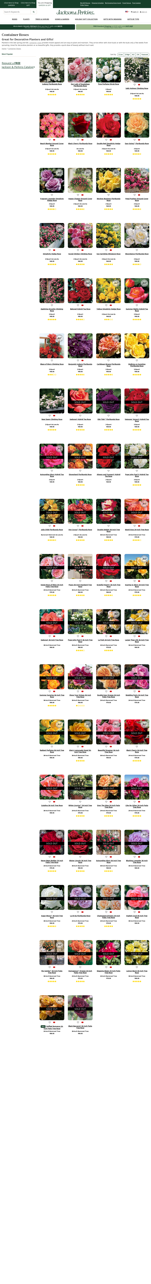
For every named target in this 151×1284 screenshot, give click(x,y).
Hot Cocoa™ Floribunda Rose (80, 530)
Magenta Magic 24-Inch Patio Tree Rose (108, 972)
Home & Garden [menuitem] (62, 19)
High (128, 55)
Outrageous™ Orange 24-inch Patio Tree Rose (80, 972)
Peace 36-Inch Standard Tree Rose (80, 586)
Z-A (138, 55)
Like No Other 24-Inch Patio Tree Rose (137, 806)
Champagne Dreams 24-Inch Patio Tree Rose (108, 917)
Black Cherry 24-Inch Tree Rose (136, 751)
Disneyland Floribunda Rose (80, 474)
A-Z (133, 55)
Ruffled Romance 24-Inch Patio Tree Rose (53, 1027)
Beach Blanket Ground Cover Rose (52, 144)
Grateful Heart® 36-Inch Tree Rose (108, 586)
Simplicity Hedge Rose (52, 254)
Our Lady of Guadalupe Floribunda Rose (80, 85)
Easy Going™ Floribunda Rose (137, 143)
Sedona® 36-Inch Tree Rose (52, 640)
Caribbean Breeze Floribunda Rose (108, 365)
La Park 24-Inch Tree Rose (108, 640)
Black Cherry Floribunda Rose (80, 143)
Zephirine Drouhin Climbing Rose (52, 310)
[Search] (34, 12)
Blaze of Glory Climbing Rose (52, 364)
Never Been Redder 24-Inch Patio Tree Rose (52, 861)
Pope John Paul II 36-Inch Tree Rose (80, 641)
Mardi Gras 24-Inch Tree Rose (137, 530)
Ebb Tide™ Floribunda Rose (109, 419)
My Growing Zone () (113, 3)
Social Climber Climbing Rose (80, 254)
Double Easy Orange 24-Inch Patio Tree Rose (108, 696)
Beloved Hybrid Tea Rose (80, 309)
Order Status (84, 5)
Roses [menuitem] (14, 19)
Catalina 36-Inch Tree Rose (52, 805)
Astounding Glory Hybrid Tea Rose (52, 475)
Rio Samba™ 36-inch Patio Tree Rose (51, 972)
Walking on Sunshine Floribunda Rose (136, 365)
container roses (35, 43)
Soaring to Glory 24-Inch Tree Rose (137, 586)
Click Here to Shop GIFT (28, 4)
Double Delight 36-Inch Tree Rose (108, 531)
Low (121, 55)
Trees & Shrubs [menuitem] (42, 19)
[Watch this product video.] (139, 84)
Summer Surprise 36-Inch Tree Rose (52, 696)
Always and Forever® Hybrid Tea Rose (108, 475)
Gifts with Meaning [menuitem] (112, 19)
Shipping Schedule (98, 3)
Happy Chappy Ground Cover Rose (80, 200)
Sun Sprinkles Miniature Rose (108, 254)
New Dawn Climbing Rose (52, 419)
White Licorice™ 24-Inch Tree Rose (80, 806)
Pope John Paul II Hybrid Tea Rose (137, 475)
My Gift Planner (85, 3)
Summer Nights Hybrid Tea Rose (137, 310)
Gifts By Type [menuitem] (133, 19)
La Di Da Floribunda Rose (80, 916)
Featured (145, 55)
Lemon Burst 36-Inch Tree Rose (136, 972)
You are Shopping (45, 4)
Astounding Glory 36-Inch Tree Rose (108, 861)
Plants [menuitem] (26, 19)
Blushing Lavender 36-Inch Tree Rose (137, 861)
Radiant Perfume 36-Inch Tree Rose (52, 751)
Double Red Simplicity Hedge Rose (108, 144)
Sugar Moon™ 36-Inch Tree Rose (52, 917)
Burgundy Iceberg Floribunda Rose (80, 365)
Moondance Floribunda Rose (137, 254)
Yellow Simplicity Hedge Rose (109, 309)
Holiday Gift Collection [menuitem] (86, 19)
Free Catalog (136, 3)
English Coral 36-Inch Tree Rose (136, 917)
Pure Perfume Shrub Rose (108, 84)
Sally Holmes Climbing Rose (137, 88)
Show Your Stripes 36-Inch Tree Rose (80, 696)
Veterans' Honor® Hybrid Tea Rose (137, 420)
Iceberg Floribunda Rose (52, 84)
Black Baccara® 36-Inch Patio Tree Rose (80, 1027)
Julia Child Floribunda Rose (52, 530)
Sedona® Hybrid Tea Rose (80, 419)
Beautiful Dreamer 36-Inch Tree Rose (108, 751)
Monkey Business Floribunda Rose (108, 200)
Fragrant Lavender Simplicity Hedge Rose (52, 200)
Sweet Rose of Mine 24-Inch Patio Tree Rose (52, 586)
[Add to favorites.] (134, 84)
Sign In (144, 12)
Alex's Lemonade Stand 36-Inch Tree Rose (80, 751)
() (135, 12)
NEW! (43, 1026)
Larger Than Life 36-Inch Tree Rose (137, 641)
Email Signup (126, 3)
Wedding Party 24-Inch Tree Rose (137, 696)
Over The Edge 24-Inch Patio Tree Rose (108, 806)
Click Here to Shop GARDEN (11, 4)
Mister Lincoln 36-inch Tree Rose (80, 861)
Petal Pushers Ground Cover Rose (136, 200)
